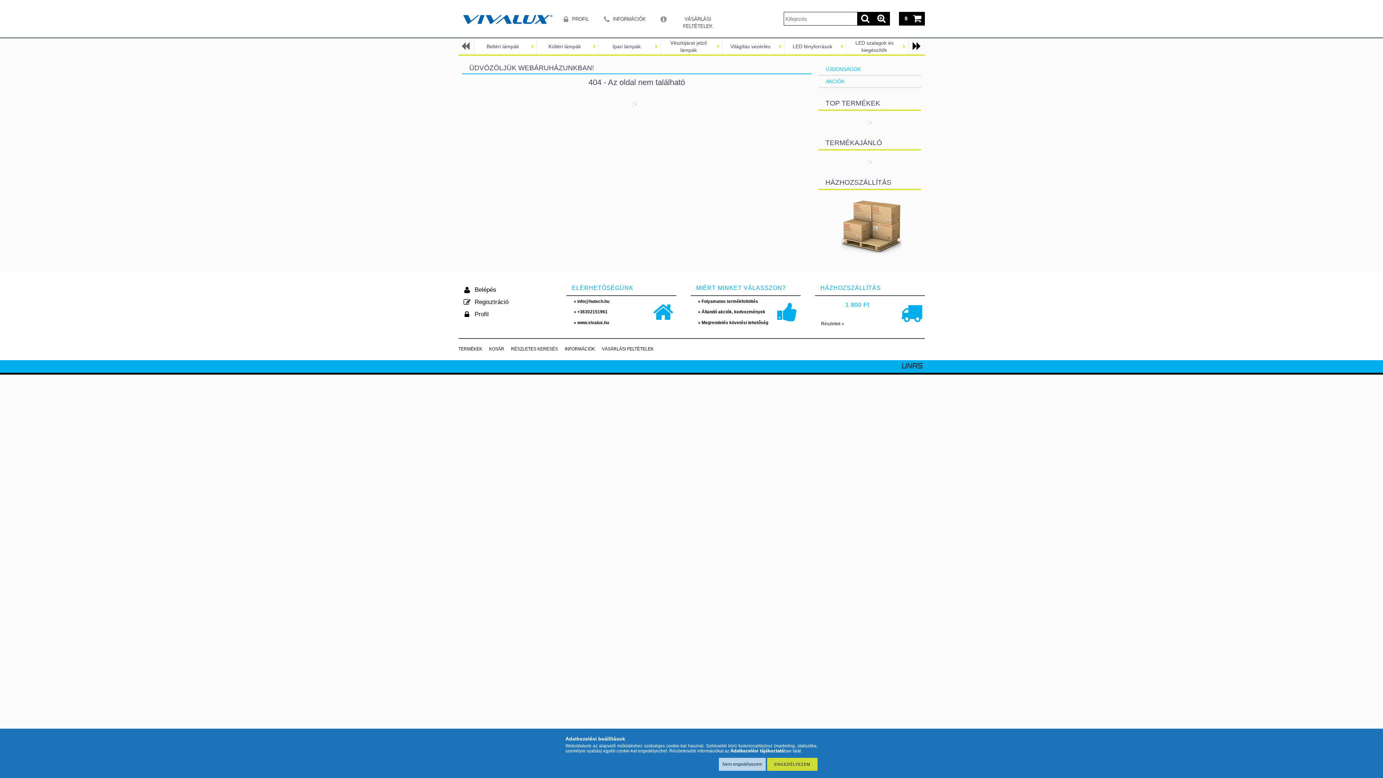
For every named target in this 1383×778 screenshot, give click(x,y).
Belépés (485, 289)
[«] (466, 46)
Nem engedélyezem (742, 764)
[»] (916, 46)
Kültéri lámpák (565, 46)
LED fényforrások (812, 46)
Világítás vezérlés (750, 46)
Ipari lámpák (627, 46)
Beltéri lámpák (503, 46)
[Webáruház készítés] (912, 367)
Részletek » (832, 323)
